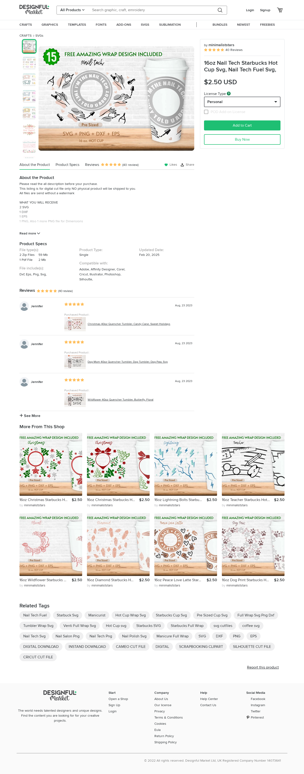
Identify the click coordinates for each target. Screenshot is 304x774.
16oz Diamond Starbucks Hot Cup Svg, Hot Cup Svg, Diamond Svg (113, 580)
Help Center (209, 699)
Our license (162, 705)
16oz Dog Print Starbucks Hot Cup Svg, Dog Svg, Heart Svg (248, 580)
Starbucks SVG (148, 625)
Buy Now (242, 139)
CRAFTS (25, 36)
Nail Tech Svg (34, 636)
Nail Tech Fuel (35, 615)
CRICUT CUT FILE (38, 657)
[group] (116, 98)
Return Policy (164, 736)
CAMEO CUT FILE (131, 646)
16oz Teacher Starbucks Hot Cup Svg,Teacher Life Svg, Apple (248, 499)
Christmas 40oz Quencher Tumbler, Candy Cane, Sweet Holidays (129, 324)
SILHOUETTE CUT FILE (252, 646)
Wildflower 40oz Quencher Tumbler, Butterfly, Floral (120, 400)
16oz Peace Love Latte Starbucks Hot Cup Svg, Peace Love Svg (180, 580)
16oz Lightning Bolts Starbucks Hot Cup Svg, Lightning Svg (180, 499)
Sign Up (114, 705)
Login (250, 10)
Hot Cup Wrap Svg (130, 615)
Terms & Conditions (168, 717)
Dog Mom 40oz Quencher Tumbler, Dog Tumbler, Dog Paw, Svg (128, 362)
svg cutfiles (223, 625)
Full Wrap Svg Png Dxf (256, 615)
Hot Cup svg (116, 625)
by (32, 505)
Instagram (258, 705)
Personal (215, 101)
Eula (157, 730)
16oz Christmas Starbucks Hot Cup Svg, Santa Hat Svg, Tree (45, 499)
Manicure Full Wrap (173, 636)
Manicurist (96, 615)
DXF (219, 636)
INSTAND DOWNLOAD (87, 646)
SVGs (39, 36)
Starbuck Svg (67, 615)
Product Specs (67, 164)
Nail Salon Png (68, 636)
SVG (202, 636)
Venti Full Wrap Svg (79, 625)
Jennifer (37, 306)
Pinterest (257, 717)
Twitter (256, 711)
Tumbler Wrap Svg (38, 625)
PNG (236, 636)
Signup (265, 10)
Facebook (258, 699)
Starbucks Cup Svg (171, 615)
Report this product (263, 667)
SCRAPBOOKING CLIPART (201, 646)
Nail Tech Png (101, 636)
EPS (253, 636)
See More (31, 415)
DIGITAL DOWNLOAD (41, 646)
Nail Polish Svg (134, 636)
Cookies (160, 724)
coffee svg (251, 625)
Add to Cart (242, 125)
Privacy (159, 711)
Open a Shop (118, 699)
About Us (161, 699)
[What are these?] (229, 93)
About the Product (34, 164)
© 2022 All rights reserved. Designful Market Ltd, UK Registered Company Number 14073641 (212, 761)
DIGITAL (162, 646)
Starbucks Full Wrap (187, 625)
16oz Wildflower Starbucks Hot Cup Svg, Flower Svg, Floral (45, 580)
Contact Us (208, 705)
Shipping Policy (165, 742)
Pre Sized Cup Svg (212, 615)
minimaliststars (219, 45)
